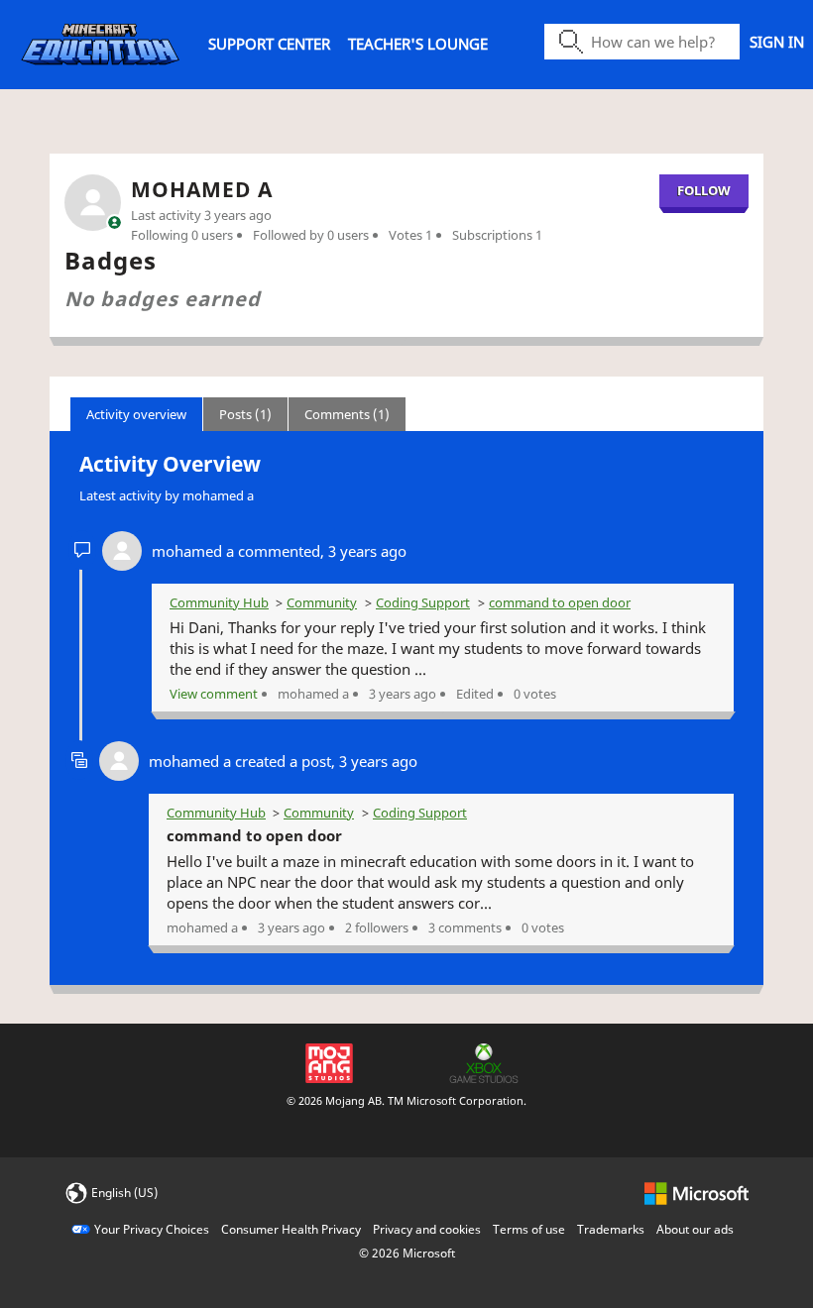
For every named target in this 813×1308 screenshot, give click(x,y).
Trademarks (610, 1229)
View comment (214, 694)
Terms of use (529, 1229)
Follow (704, 190)
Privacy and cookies (427, 1229)
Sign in (777, 42)
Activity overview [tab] (136, 414)
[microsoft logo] (696, 1191)
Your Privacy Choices (151, 1229)
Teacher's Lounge (418, 44)
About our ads (695, 1229)
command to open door (560, 602)
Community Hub (219, 602)
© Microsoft (407, 1253)
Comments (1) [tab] (347, 414)
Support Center (269, 44)
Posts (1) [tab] (245, 414)
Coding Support (423, 602)
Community (322, 602)
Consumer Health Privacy (291, 1229)
